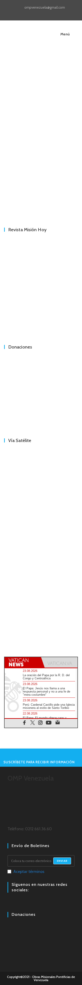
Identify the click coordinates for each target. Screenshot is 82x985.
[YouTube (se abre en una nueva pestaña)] (47, 13)
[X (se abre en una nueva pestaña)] (31, 13)
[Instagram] (15, 902)
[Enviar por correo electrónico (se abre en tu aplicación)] (52, 13)
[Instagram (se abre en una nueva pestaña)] (41, 13)
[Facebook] (10, 902)
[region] (41, 170)
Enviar (62, 860)
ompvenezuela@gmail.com (44, 7)
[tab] (23, 662)
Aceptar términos (28, 871)
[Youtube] (21, 902)
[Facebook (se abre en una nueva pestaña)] (36, 13)
